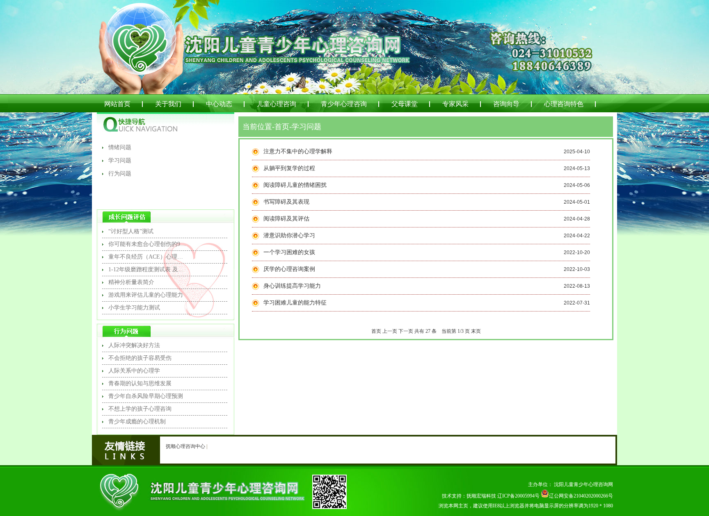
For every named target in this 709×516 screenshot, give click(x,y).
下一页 (405, 331)
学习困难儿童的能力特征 (295, 303)
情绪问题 (119, 147)
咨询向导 (506, 103)
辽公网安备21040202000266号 (581, 496)
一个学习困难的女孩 (289, 252)
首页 (376, 331)
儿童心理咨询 (276, 103)
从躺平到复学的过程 (289, 168)
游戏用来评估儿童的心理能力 (145, 295)
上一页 (389, 331)
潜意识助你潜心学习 (289, 235)
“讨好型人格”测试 (130, 231)
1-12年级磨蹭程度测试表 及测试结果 (147, 269)
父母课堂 (404, 103)
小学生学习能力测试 (134, 308)
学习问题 (119, 160)
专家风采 (455, 103)
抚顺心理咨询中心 (185, 446)
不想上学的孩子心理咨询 (140, 409)
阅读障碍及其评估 (286, 219)
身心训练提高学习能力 (292, 286)
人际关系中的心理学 (134, 371)
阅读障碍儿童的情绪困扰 (295, 185)
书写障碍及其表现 (286, 202)
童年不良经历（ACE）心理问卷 (147, 257)
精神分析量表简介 (131, 282)
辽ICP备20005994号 (518, 496)
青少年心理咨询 (344, 103)
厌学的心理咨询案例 (289, 269)
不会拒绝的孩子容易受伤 (140, 358)
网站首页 (117, 103)
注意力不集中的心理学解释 (297, 151)
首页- (283, 127)
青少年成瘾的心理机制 (137, 421)
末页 (476, 331)
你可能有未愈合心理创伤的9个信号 (147, 244)
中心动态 (219, 103)
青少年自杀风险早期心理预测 (145, 396)
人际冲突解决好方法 (134, 345)
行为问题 (119, 173)
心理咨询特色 (563, 103)
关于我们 (168, 103)
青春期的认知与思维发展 (140, 383)
